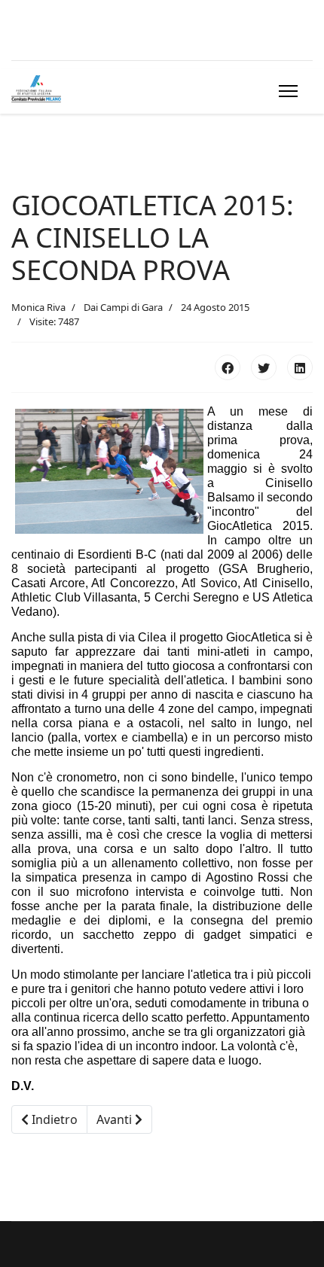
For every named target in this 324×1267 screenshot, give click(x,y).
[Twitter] (264, 367)
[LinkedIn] (300, 367)
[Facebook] (227, 367)
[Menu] (285, 91)
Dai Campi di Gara (123, 307)
